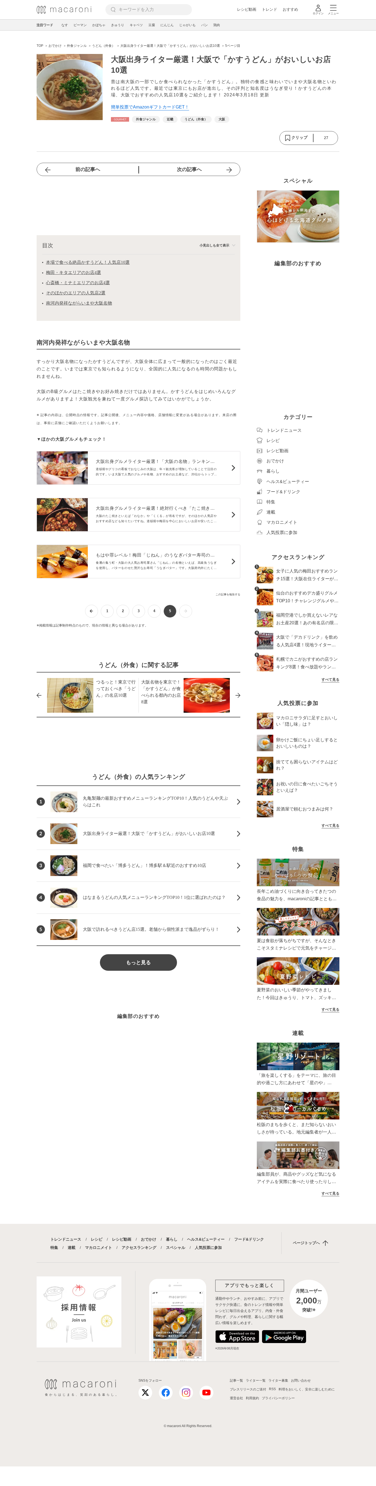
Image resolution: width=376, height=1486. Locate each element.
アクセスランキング (139, 1247)
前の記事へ (87, 169)
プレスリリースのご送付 (248, 1389)
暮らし (172, 1239)
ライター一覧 (256, 1380)
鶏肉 (216, 25)
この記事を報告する (228, 594)
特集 (54, 1247)
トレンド (269, 9)
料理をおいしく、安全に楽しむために (307, 1389)
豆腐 (151, 25)
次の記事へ (189, 169)
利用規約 (252, 1398)
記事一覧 (236, 1380)
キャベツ (136, 25)
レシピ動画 (246, 9)
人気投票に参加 (208, 1247)
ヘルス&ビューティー (206, 1239)
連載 (71, 1247)
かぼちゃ (98, 25)
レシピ (96, 1239)
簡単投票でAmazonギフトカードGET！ (150, 107)
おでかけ (148, 1239)
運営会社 (236, 1398)
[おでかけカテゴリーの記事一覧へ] (120, 119)
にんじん (167, 25)
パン (204, 25)
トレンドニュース (65, 1239)
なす (64, 25)
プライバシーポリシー (278, 1398)
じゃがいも (187, 25)
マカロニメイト (98, 1247)
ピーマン (80, 25)
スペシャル (175, 1247)
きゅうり (117, 25)
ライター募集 (278, 1380)
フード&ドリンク (249, 1239)
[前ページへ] (91, 611)
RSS (272, 1389)
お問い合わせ (301, 1380)
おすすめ (290, 9)
